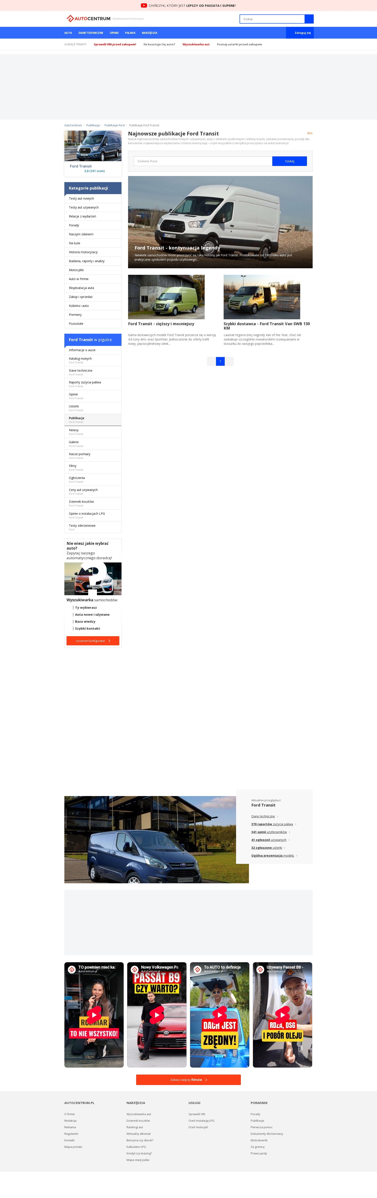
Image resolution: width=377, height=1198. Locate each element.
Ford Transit (81, 166)
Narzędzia (149, 33)
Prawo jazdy (259, 1153)
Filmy (76, 467)
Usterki (76, 408)
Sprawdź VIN (196, 1114)
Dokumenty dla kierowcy (267, 1134)
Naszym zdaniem (81, 234)
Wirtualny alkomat (139, 1134)
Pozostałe (76, 323)
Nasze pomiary (79, 456)
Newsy (76, 432)
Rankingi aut (135, 1127)
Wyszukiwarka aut (139, 1114)
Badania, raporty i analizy (87, 261)
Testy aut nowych (81, 198)
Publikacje (76, 420)
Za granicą (257, 1147)
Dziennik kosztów (81, 503)
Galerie (76, 444)
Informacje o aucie (82, 350)
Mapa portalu (73, 1147)
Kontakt (69, 1140)
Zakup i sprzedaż (81, 297)
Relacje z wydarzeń (82, 216)
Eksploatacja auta (81, 288)
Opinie (114, 33)
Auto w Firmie (79, 279)
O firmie (69, 1114)
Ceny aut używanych (83, 491)
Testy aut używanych (84, 207)
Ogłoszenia (77, 479)
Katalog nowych (80, 360)
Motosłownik (259, 1140)
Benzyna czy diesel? (140, 1140)
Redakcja (70, 1121)
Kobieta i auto (79, 306)
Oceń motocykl (198, 1127)
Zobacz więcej (186, 1080)
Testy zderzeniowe (82, 527)
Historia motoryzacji (83, 252)
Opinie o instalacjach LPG (87, 515)
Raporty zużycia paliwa (85, 384)
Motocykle (76, 270)
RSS (310, 133)
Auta (68, 33)
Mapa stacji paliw (138, 1160)
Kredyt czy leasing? (139, 1153)
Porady (74, 225)
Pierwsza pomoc (261, 1127)
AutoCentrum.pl (88, 18)
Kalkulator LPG (136, 1147)
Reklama (70, 1127)
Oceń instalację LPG (201, 1121)
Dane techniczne (91, 33)
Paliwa (130, 33)
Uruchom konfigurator (90, 641)
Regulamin (71, 1134)
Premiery (75, 315)
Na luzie (74, 243)
